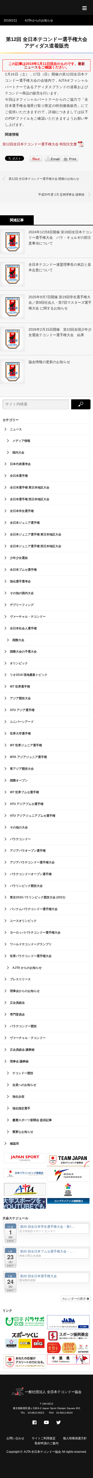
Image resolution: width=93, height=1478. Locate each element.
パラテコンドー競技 (23, 1026)
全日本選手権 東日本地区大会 (29, 487)
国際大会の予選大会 (23, 651)
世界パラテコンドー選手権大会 (31, 956)
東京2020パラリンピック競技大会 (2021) (37, 897)
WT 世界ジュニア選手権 (26, 745)
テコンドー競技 (22, 1073)
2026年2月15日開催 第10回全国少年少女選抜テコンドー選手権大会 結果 (60, 332)
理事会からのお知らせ (25, 991)
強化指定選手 (21, 1108)
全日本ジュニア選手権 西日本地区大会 (35, 546)
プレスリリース (20, 979)
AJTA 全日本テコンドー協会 (42, 1452)
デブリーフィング (22, 605)
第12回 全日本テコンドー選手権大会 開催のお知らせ (44, 179)
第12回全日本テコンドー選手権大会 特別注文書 (39, 144)
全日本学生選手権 (22, 511)
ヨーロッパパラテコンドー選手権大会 (35, 932)
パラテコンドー (20, 839)
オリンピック (19, 663)
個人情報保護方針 (75, 1438)
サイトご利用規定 (44, 1438)
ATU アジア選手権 (22, 710)
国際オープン (19, 780)
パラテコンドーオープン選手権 (31, 874)
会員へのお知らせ (24, 1085)
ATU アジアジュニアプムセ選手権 (32, 815)
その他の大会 (19, 827)
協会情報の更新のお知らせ (49, 362)
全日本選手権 (19, 476)
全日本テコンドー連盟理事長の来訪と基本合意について (60, 267)
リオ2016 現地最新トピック (28, 675)
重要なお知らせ (22, 1132)
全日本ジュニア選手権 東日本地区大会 (35, 534)
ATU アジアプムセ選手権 (26, 804)
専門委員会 (17, 1014)
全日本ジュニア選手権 (25, 522)
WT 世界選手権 (20, 686)
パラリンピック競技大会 (26, 886)
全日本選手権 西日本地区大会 (29, 499)
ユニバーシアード (22, 722)
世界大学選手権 (20, 733)
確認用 (14, 1143)
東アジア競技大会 (22, 768)
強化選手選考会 (20, 581)
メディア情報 (21, 441)
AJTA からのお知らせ (39, 20)
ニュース (16, 429)
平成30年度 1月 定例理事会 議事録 (61, 194)
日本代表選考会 (20, 464)
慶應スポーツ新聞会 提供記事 (32, 1120)
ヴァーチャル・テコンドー (28, 616)
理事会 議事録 (19, 1061)
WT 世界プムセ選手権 (24, 792)
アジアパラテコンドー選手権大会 (32, 862)
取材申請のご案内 (47, 1443)
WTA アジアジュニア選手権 (28, 757)
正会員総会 (17, 1002)
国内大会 (18, 452)
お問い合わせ (15, 1438)
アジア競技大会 (20, 698)
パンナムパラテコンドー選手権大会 (34, 909)
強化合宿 (18, 1096)
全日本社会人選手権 (23, 628)
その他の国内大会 (22, 593)
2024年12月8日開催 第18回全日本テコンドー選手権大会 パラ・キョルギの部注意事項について (61, 237)
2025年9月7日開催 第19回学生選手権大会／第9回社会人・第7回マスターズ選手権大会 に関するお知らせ (60, 302)
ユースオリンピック (23, 921)
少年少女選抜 (19, 558)
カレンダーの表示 (74, 1298)
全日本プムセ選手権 (23, 569)
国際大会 (18, 640)
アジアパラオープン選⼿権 (28, 850)
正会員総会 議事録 (22, 1049)
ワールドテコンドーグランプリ (31, 944)
